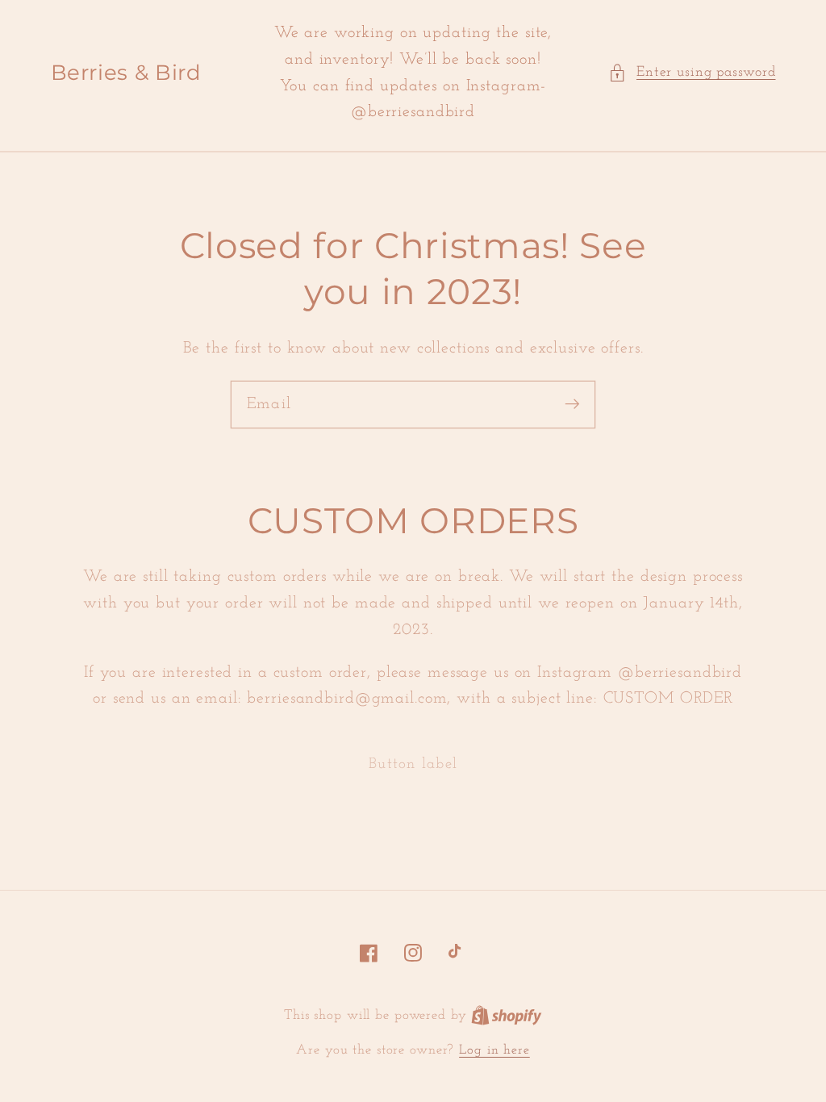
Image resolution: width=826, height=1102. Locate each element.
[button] (692, 73)
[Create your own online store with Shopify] (506, 1015)
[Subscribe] (572, 404)
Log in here (494, 1050)
